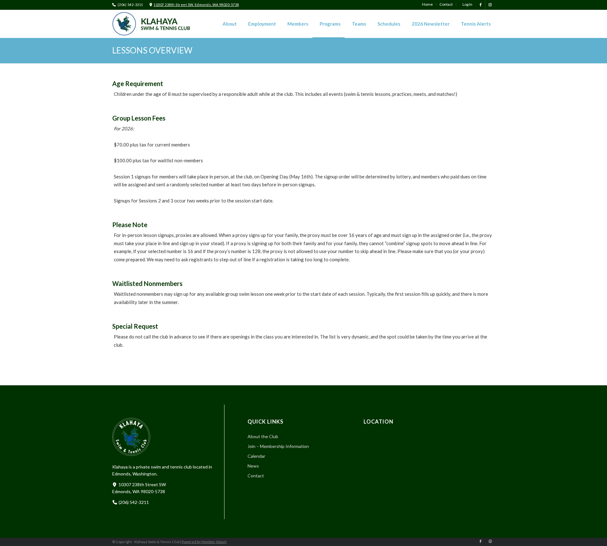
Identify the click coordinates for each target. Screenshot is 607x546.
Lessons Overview (152, 50)
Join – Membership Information (278, 446)
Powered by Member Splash (204, 542)
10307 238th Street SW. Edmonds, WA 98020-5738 (196, 5)
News (253, 465)
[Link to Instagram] (490, 4)
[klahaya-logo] (156, 24)
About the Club (263, 436)
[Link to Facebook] (480, 4)
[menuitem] (427, 4)
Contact (256, 475)
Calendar (256, 456)
